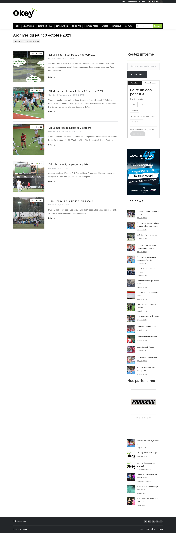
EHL (49, 168)
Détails (50, 77)
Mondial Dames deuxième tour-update (146, 369)
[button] (137, 417)
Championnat (53, 95)
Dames (61, 132)
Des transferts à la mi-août (147, 337)
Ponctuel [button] (134, 83)
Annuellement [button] (150, 83)
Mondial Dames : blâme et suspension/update (146, 258)
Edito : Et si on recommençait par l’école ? (148, 488)
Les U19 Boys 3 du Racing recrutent (146, 305)
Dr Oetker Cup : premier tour (147, 235)
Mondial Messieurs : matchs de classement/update (147, 246)
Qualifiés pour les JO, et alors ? (148, 442)
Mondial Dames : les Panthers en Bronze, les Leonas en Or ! (148, 224)
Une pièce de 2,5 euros (145, 347)
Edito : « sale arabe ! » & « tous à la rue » (148, 499)
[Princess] (143, 415)
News (59, 58)
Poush (24, 529)
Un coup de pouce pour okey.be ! (146, 464)
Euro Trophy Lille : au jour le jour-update (70, 201)
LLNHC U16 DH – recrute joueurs (146, 270)
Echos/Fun (52, 58)
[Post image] (131, 213)
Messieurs (62, 95)
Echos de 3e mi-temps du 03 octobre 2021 (72, 54)
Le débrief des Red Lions (146, 326)
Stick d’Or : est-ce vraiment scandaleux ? (147, 476)
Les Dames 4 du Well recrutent (148, 316)
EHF (49, 205)
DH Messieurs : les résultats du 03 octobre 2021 (75, 91)
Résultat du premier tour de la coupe (148, 212)
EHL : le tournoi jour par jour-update (68, 164)
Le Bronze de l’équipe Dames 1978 (148, 282)
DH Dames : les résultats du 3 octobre (69, 127)
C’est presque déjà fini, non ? (147, 357)
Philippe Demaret (19, 521)
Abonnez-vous (137, 74)
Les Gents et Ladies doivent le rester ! (148, 294)
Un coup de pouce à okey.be (147, 453)
